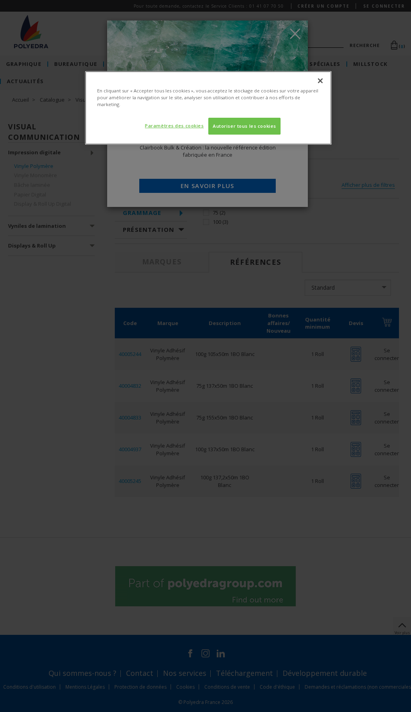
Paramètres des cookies (174, 126)
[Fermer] (320, 81)
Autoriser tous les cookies (244, 126)
